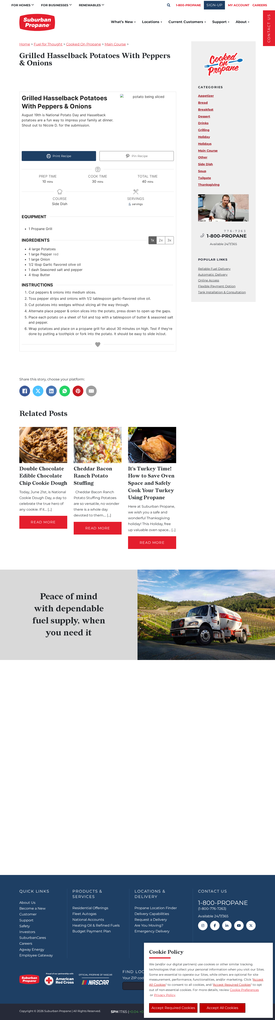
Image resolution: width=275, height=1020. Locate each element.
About (241, 22)
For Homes (21, 5)
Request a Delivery (150, 920)
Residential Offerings (90, 908)
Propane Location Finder (155, 908)
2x (161, 240)
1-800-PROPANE (188, 5)
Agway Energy (31, 949)
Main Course (115, 44)
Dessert (204, 116)
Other (202, 157)
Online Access (208, 280)
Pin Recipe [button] (139, 156)
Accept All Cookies (222, 1008)
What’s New (122, 22)
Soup (202, 171)
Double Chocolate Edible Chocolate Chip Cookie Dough (43, 476)
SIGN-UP (214, 5)
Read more (43, 522)
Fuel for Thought (48, 44)
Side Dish (205, 164)
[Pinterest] (78, 391)
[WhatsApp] (64, 391)
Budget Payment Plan (91, 931)
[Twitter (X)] (251, 925)
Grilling (203, 130)
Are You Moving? (148, 925)
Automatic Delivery (213, 275)
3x (169, 240)
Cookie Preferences (244, 990)
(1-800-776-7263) (212, 909)
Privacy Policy (164, 995)
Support (219, 22)
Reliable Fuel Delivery (214, 269)
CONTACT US (269, 28)
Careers (259, 5)
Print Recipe (61, 156)
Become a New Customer (32, 911)
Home (24, 44)
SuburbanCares (32, 938)
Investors (27, 932)
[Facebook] (24, 391)
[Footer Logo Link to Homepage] (29, 979)
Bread (203, 103)
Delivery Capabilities (151, 914)
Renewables (90, 5)
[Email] (91, 391)
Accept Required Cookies (173, 1008)
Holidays (204, 144)
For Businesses (54, 5)
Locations (150, 22)
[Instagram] (203, 925)
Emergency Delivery (152, 931)
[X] (38, 391)
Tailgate (204, 178)
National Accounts (88, 920)
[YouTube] (239, 925)
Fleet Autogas (84, 914)
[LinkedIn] (51, 391)
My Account (238, 5)
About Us (27, 903)
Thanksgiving (209, 185)
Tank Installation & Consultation (222, 292)
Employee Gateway (36, 955)
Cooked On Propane (83, 44)
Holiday (204, 137)
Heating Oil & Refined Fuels (96, 925)
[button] (168, 5)
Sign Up (137, 848)
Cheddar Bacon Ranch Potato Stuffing (93, 476)
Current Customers (185, 22)
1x (152, 240)
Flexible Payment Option (216, 286)
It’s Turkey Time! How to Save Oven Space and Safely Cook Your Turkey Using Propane (151, 483)
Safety (24, 926)
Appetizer (206, 96)
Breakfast (205, 109)
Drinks (203, 123)
